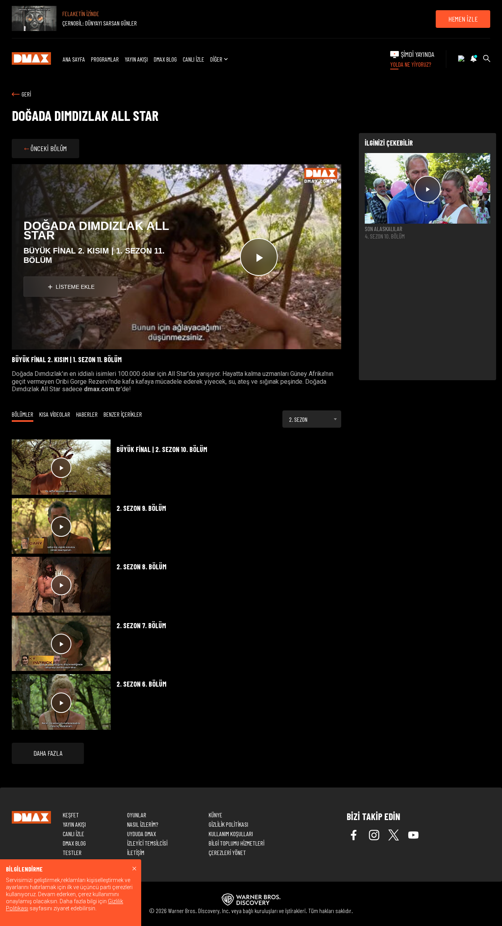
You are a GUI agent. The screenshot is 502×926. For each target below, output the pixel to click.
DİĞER (216, 59)
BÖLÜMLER (22, 414)
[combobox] (311, 419)
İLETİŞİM (135, 852)
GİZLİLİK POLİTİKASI (228, 824)
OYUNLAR (136, 814)
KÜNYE (215, 814)
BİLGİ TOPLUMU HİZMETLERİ (236, 843)
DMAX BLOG (165, 59)
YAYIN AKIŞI (136, 59)
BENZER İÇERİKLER (123, 414)
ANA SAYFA (74, 59)
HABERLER (87, 414)
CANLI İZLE (193, 59)
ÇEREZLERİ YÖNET (227, 852)
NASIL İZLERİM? (142, 824)
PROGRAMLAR (105, 59)
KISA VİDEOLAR (54, 414)
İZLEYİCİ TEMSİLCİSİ (147, 843)
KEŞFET (71, 814)
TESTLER (72, 852)
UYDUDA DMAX (141, 833)
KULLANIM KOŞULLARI (231, 833)
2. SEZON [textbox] (298, 419)
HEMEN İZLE (463, 19)
